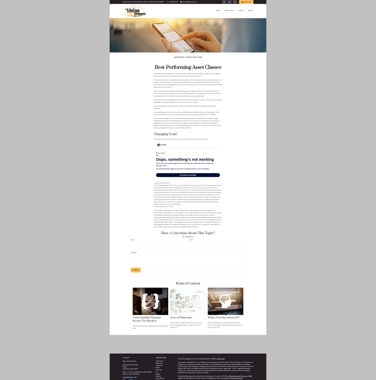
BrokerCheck (221, 359)
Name (133, 240)
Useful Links (159, 361)
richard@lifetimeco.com (190, 2)
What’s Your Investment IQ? (223, 317)
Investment (159, 365)
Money (158, 374)
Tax (157, 372)
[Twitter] (224, 2)
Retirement (159, 363)
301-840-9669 (173, 2)
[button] (218, 11)
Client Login (247, 2)
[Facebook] (235, 2)
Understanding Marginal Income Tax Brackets (147, 319)
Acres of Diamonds (181, 317)
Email (191, 240)
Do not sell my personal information (232, 378)
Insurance (159, 369)
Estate (158, 367)
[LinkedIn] (229, 2)
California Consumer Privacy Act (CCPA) (240, 376)
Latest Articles (160, 378)
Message (134, 252)
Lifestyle (158, 376)
